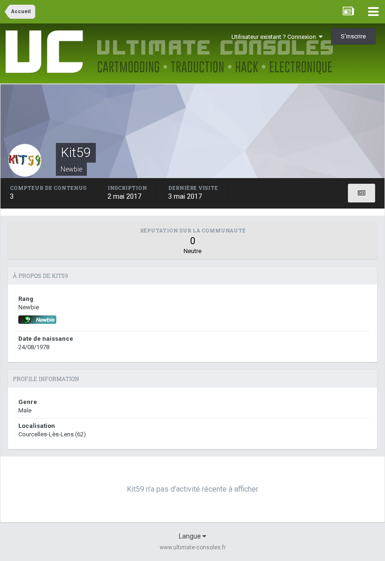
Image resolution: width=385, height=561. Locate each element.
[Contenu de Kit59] (361, 193)
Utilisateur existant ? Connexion (275, 36)
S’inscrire (353, 36)
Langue (190, 536)
